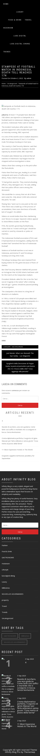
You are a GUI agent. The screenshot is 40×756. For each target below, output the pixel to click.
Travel (28, 20)
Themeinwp (29, 752)
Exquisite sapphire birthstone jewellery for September (18, 457)
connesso (15, 390)
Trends (7, 52)
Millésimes (6, 588)
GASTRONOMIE (8, 557)
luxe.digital (20, 36)
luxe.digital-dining (20, 44)
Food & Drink (15, 20)
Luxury (20, 12)
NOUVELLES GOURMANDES (12, 594)
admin (29, 78)
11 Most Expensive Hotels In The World (17, 450)
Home (6, 4)
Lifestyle (5, 570)
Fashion (5, 545)
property (5, 600)
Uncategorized (17, 347)
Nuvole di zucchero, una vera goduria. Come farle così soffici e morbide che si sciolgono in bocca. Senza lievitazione (19, 429)
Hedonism (8, 28)
